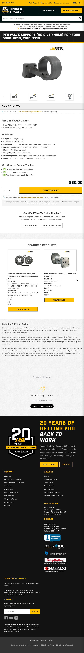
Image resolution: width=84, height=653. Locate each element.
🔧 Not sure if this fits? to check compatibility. (29, 111)
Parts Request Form (51, 226)
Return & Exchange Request (53, 496)
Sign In (46, 476)
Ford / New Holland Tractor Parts (57, 25)
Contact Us (58, 3)
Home (17, 25)
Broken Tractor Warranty (12, 479)
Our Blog (66, 464)
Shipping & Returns (11, 499)
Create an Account (50, 479)
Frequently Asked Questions (14, 483)
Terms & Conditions (47, 640)
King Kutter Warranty (11, 492)
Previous (3, 97)
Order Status (48, 483)
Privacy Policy (34, 640)
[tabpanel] (23, 280)
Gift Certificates (49, 489)
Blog (42, 3)
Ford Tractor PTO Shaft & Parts (31, 27)
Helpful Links (8, 489)
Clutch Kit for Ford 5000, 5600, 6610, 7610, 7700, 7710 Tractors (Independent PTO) (23, 276)
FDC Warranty (9, 496)
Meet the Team (49, 464)
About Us (49, 3)
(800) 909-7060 (8, 3)
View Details (23, 309)
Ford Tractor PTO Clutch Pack (56, 27)
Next (81, 97)
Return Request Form (33, 355)
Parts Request (34, 3)
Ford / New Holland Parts (32, 25)
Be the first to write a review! (42, 406)
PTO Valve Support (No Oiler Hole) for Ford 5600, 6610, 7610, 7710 (43, 29)
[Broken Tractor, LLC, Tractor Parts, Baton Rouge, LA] (52, 538)
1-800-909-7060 (30, 226)
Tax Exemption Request (52, 492)
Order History (48, 486)
